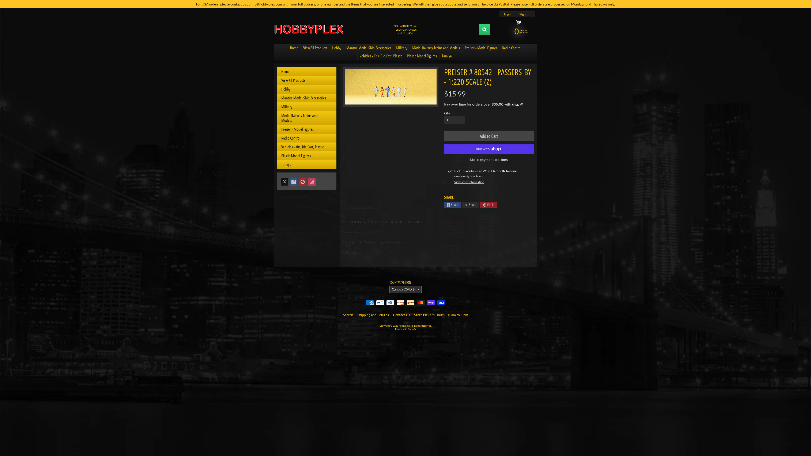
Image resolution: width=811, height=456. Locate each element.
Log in (508, 14)
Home (294, 48)
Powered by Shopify (405, 329)
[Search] (484, 29)
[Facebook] (293, 182)
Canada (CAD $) (403, 289)
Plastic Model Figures (422, 56)
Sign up (524, 14)
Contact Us (401, 315)
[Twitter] (284, 182)
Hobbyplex (404, 325)
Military (401, 48)
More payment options (489, 159)
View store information (469, 182)
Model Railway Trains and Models (436, 48)
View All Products (315, 48)
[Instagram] (312, 182)
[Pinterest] (302, 182)
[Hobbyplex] (308, 29)
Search (348, 315)
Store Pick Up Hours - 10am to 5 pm (441, 315)
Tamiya (447, 56)
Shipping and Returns (373, 315)
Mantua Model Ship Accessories (368, 48)
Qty (447, 113)
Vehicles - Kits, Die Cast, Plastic (381, 56)
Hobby (336, 48)
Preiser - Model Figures (481, 48)
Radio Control (511, 48)
